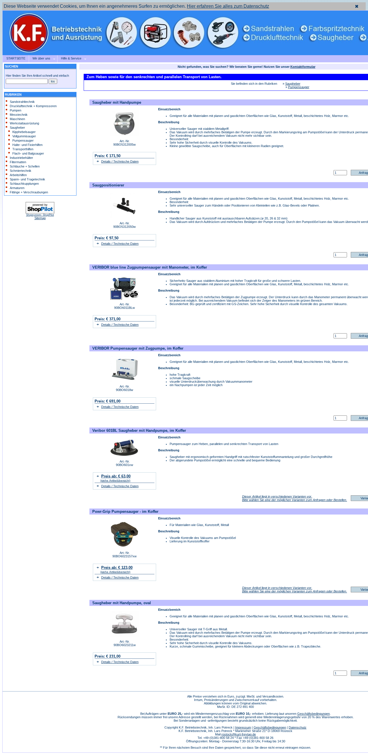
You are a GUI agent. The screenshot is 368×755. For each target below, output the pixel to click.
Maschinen (17, 119)
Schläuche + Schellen (25, 166)
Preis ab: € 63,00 (116, 476)
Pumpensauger (23, 140)
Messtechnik (19, 114)
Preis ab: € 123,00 (117, 567)
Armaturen (17, 188)
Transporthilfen (22, 149)
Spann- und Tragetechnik (27, 179)
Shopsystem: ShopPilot (40, 214)
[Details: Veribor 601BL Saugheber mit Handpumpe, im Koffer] (124, 455)
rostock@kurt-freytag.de (238, 734)
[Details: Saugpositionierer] (124, 217)
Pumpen (15, 110)
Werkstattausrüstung (24, 123)
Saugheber (17, 127)
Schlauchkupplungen (24, 183)
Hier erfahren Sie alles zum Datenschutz (228, 6)
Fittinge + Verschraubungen (29, 192)
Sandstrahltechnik (22, 101)
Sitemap (40, 218)
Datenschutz (297, 727)
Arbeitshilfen (18, 175)
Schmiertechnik (20, 170)
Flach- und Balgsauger (28, 153)
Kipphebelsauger (24, 132)
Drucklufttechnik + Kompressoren (33, 106)
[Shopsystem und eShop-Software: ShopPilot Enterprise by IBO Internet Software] (40, 212)
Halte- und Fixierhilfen (27, 145)
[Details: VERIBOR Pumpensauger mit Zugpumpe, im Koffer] (124, 380)
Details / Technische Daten (120, 161)
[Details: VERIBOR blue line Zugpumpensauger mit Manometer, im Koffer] (124, 298)
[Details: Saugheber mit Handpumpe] (124, 135)
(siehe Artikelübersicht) (115, 480)
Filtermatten (18, 162)
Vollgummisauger (24, 136)
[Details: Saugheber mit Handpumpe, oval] (124, 635)
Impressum (243, 727)
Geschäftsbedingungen (313, 713)
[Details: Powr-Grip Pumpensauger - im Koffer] (124, 547)
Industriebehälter (21, 157)
